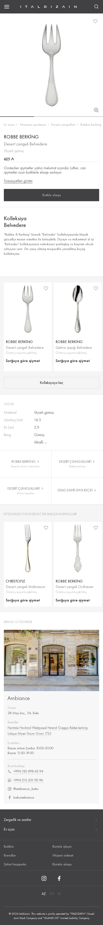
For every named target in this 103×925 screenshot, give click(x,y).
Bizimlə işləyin (62, 846)
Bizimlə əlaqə (62, 864)
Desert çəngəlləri (63, 124)
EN (52, 893)
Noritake (13, 727)
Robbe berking (90, 124)
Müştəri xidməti (62, 855)
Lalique (12, 733)
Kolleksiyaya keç (51, 382)
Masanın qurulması (33, 124)
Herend (52, 727)
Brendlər (10, 855)
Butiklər (9, 846)
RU (60, 893)
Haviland (25, 727)
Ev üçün (9, 124)
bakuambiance (23, 797)
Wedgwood (39, 727)
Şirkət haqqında (15, 864)
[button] (17, 116)
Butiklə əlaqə (51, 195)
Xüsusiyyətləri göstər (18, 180)
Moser (22, 733)
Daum (30, 733)
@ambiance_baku (26, 789)
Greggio (63, 727)
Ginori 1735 (43, 733)
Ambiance (18, 698)
